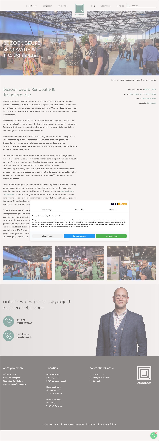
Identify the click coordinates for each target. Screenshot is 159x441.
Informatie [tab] (112, 210)
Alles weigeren (47, 236)
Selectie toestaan (79, 236)
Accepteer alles (111, 236)
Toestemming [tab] (46, 210)
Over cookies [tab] (79, 210)
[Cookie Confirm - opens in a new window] (118, 204)
